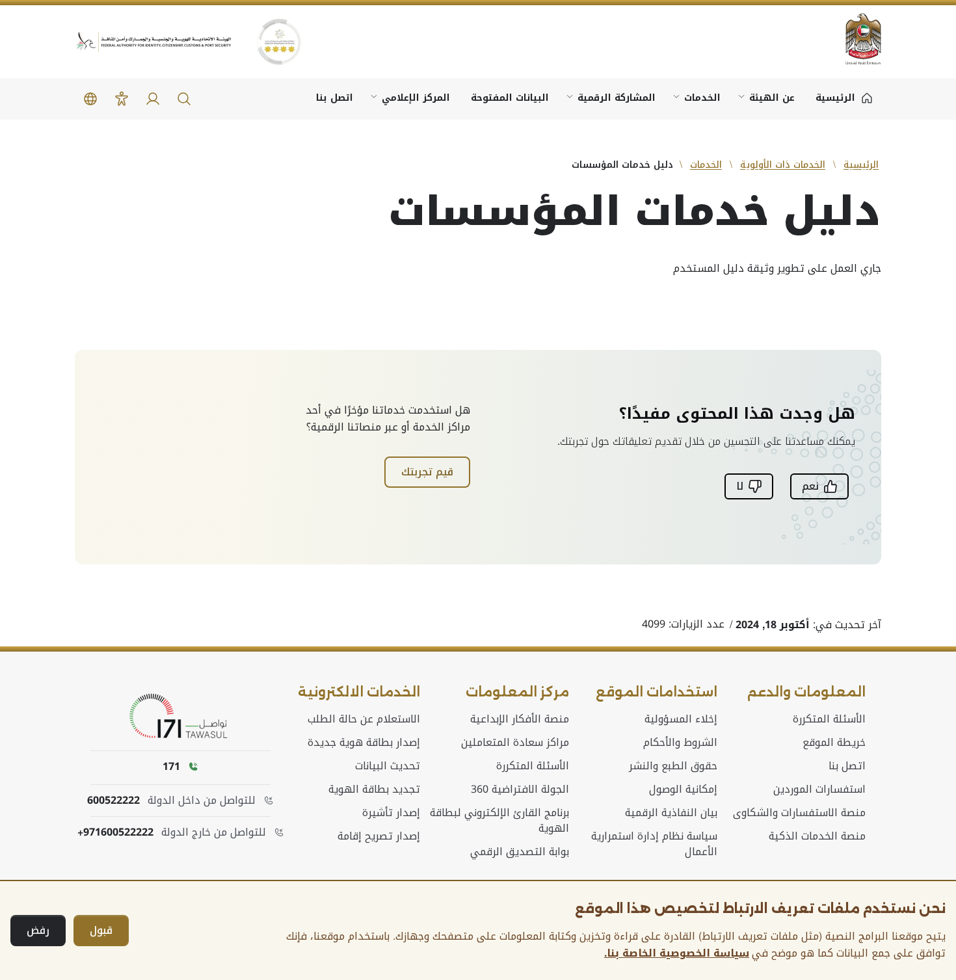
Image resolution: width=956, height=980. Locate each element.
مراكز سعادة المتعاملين (515, 742)
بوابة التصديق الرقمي (519, 852)
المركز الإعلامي (416, 98)
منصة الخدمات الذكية (817, 836)
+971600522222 (115, 832)
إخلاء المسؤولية (680, 719)
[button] (184, 99)
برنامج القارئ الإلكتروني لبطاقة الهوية (499, 820)
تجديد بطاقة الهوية (374, 789)
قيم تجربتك (427, 472)
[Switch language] (90, 99)
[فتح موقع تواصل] (181, 717)
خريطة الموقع (834, 742)
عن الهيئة (772, 98)
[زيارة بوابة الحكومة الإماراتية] (855, 38)
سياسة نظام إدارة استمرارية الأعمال (654, 844)
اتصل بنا (334, 98)
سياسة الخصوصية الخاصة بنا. (676, 953)
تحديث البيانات (387, 766)
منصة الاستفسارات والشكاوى (799, 813)
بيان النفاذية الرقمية (671, 813)
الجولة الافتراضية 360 (520, 789)
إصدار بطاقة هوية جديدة (364, 742)
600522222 (113, 800)
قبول (101, 930)
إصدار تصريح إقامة (379, 836)
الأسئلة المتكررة (829, 719)
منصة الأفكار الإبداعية (519, 719)
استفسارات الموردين (819, 789)
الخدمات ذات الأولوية (782, 165)
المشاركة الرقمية (617, 98)
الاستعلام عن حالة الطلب (364, 719)
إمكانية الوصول (683, 789)
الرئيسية (861, 165)
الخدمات (702, 98)
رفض (38, 930)
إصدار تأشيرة (391, 813)
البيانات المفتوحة (510, 98)
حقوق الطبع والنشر (673, 766)
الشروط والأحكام (680, 742)
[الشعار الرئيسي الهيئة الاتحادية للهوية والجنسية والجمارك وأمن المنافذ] (153, 42)
